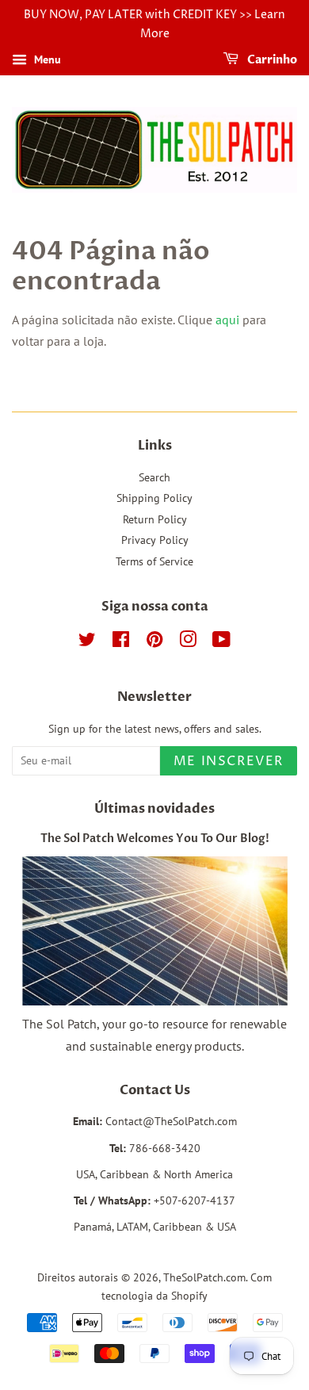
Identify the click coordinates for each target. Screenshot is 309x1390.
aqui (227, 319)
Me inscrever (229, 761)
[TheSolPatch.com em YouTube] (221, 642)
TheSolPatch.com (204, 1277)
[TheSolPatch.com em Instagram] (187, 642)
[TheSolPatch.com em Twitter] (87, 642)
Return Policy (155, 519)
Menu (46, 59)
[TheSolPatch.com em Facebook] (121, 642)
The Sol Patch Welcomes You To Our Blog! (154, 839)
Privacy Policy (155, 540)
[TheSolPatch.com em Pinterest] (154, 642)
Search (154, 477)
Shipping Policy (154, 498)
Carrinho (271, 59)
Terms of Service (154, 561)
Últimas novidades (154, 809)
